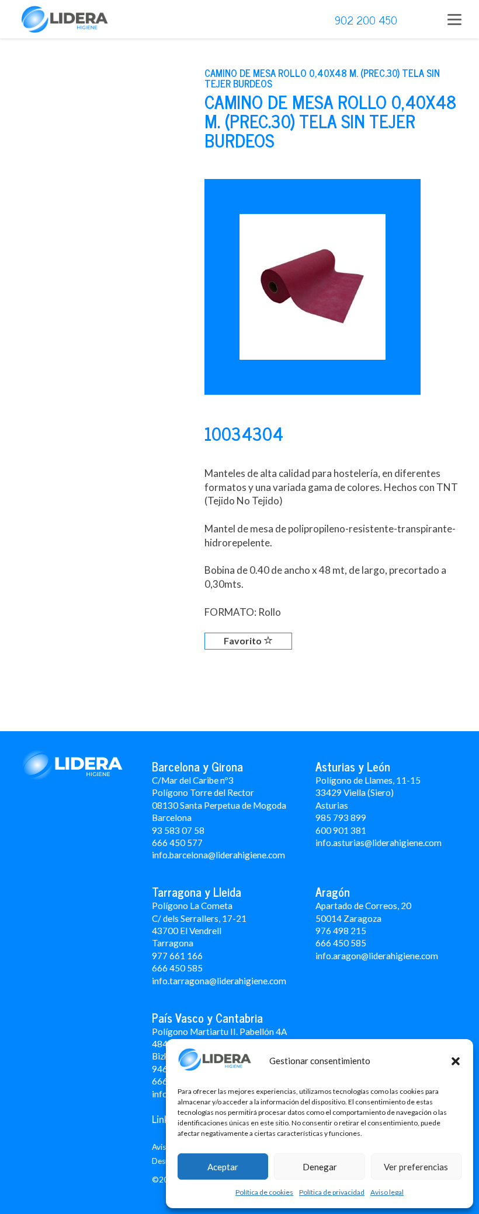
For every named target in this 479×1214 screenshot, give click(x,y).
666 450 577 (177, 842)
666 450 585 (340, 943)
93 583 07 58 (178, 830)
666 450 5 (172, 968)
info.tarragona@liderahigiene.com (219, 981)
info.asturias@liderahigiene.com (378, 842)
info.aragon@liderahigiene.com (376, 955)
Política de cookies (264, 1192)
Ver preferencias (416, 1167)
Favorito (243, 640)
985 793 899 (340, 817)
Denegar (320, 1167)
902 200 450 (366, 19)
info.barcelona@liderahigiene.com (218, 855)
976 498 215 (340, 930)
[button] (455, 1061)
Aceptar (222, 1167)
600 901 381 (340, 830)
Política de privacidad (332, 1192)
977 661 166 (177, 955)
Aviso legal (387, 1192)
